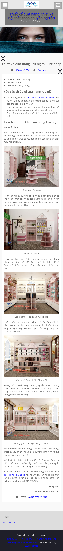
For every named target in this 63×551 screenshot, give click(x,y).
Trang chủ (12, 538)
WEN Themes (31, 545)
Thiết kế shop (41, 496)
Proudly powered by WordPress (22, 542)
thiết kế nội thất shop (14, 474)
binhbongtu (42, 70)
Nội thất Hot (9, 522)
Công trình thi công (46, 538)
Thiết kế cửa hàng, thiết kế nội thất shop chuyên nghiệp (31, 16)
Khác (31, 496)
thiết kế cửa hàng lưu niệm (40, 97)
